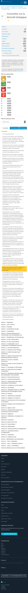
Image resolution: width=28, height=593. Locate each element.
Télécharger (23, 128)
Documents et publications (13, 48)
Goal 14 (9, 107)
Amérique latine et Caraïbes (6, 513)
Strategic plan (5, 36)
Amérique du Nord (5, 516)
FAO (2, 546)
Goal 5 (9, 93)
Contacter (3, 586)
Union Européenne (5, 554)
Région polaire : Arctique (6, 518)
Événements (3, 466)
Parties (13, 41)
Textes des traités (6, 34)
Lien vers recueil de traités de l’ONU (10, 55)
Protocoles (13, 29)
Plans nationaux (13, 46)
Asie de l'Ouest (4, 521)
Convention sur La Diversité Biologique (19, 8)
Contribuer (3, 587)
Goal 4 (9, 87)
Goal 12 (9, 103)
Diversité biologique (5, 484)
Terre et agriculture (5, 495)
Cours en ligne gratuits (10, 533)
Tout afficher (6, 128)
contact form (20, 70)
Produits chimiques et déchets (7, 487)
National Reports (13, 43)
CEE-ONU (3, 549)
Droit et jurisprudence (5, 463)
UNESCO (3, 548)
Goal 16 (9, 112)
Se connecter (3, 589)
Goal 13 (9, 105)
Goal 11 (9, 101)
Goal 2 (9, 76)
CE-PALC (3, 551)
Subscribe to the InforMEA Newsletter (13, 575)
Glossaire (3, 475)
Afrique (2, 505)
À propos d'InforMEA (5, 584)
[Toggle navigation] (25, 2)
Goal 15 (9, 110)
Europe (2, 510)
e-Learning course (7, 53)
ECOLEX (3, 553)
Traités (2, 458)
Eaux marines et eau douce (6, 498)
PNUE (2, 545)
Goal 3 (9, 82)
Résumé (4, 26)
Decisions (13, 38)
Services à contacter (13, 50)
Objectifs (3, 469)
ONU (2, 543)
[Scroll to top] (24, 589)
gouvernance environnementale (7, 492)
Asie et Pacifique (4, 507)
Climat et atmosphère (5, 490)
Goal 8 (9, 98)
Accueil (2, 6)
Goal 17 (9, 114)
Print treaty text (14, 128)
